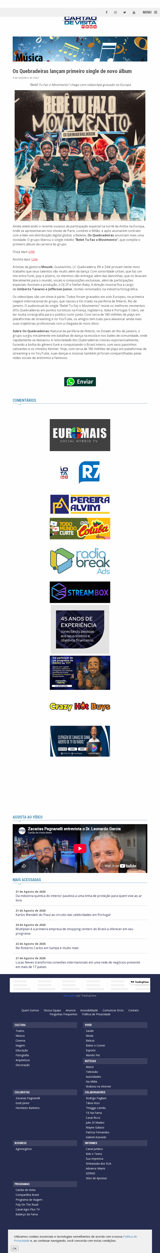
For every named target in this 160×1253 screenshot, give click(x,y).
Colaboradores (95, 1092)
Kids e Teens (94, 1154)
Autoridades (93, 1076)
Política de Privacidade (96, 1014)
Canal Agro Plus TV (28, 1209)
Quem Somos (30, 1010)
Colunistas (22, 1092)
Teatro (20, 1031)
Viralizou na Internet (98, 1086)
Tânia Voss (93, 1103)
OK (14, 1248)
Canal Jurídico (94, 1149)
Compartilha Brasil (27, 1195)
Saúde (90, 1031)
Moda (89, 1035)
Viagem (20, 1045)
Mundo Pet (93, 1055)
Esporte (91, 1050)
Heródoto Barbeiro (28, 1108)
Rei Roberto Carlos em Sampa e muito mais (47, 948)
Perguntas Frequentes (63, 1014)
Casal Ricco (93, 1117)
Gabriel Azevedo (96, 1137)
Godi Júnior (22, 1103)
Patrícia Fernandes (97, 1132)
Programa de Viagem (29, 1199)
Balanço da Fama (27, 1214)
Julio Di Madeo (95, 1122)
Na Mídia (91, 1081)
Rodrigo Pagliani (96, 1098)
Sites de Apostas (96, 1178)
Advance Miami (95, 1168)
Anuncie (71, 1010)
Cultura (20, 1025)
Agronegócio (24, 1149)
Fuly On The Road (27, 1204)
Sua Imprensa (94, 1158)
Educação (22, 1050)
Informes (91, 1143)
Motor (90, 1067)
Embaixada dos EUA (98, 1163)
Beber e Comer (95, 1045)
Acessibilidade (89, 1010)
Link (31, 251)
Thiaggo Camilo (96, 1108)
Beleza (90, 1040)
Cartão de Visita (26, 1190)
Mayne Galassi (95, 1127)
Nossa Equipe (52, 1010)
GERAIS (90, 1173)
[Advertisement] (80, 786)
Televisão (92, 1072)
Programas (22, 1184)
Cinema (20, 1040)
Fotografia (22, 1055)
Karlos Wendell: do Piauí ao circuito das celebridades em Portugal (63, 915)
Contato (133, 1010)
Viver (88, 1025)
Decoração (23, 1065)
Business (21, 1143)
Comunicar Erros (113, 1010)
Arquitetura (23, 1060)
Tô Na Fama (94, 1113)
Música (20, 1035)
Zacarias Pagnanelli (28, 1098)
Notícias (90, 1061)
